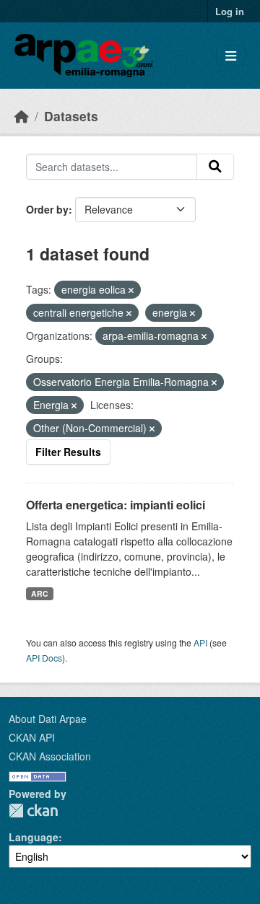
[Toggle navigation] (231, 55)
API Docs (44, 657)
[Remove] (131, 290)
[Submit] (215, 167)
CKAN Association (50, 756)
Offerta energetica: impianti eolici (115, 504)
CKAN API (32, 737)
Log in (229, 11)
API (200, 642)
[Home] (21, 116)
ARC (39, 593)
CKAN (33, 810)
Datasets (71, 116)
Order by (47, 209)
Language (33, 837)
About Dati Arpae (48, 718)
